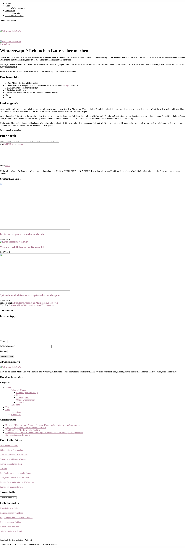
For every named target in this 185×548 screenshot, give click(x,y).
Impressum (10, 10)
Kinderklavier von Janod (11, 531)
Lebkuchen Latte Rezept (24, 141)
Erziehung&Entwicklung (27, 392)
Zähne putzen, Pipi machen (11, 450)
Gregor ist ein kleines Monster (13, 459)
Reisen (19, 395)
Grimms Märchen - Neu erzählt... (14, 455)
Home (8, 3)
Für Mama (15, 405)
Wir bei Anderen (18, 8)
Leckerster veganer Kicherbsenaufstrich (22, 234)
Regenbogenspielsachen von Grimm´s (16, 517)
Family (8, 388)
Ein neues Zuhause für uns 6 (17, 435)
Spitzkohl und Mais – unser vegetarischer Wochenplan (30, 295)
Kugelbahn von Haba (9, 508)
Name (3, 341)
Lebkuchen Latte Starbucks (47, 141)
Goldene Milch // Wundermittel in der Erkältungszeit (31, 305)
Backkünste (16, 414)
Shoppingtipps (22, 397)
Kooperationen (17, 13)
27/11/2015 (8, 144)
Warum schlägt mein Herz (11, 464)
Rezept (66, 85)
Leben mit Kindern (19, 390)
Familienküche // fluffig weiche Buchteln (22, 430)
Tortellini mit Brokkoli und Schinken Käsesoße (25, 427)
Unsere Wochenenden (25, 400)
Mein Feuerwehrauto (9, 445)
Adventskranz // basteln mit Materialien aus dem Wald (35, 303)
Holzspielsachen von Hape (11, 513)
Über (7, 6)
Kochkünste (5, 44)
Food (7, 409)
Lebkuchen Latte (7, 141)
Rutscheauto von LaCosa (11, 522)
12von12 (20, 402)
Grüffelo (3, 468)
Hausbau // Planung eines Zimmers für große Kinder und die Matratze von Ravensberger (43, 425)
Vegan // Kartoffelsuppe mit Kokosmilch (22, 247)
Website (3, 351)
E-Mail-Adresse (7, 346)
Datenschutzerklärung (14, 15)
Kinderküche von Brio (9, 527)
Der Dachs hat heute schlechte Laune (16, 473)
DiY (7, 407)
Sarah (20, 144)
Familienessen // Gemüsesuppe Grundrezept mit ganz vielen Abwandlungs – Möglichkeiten (44, 432)
